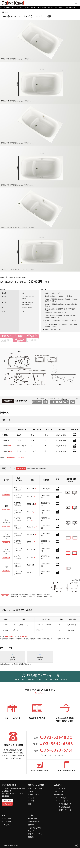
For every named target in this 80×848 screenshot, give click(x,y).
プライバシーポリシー (36, 834)
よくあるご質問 (59, 788)
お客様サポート (59, 785)
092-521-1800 (10, 793)
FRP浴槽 (31, 797)
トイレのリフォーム (61, 800)
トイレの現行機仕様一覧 (62, 804)
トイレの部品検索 (34, 828)
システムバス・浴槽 (35, 788)
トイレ (30, 791)
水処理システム (33, 794)
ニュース (31, 831)
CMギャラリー (7, 824)
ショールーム (32, 818)
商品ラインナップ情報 (36, 785)
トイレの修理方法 (60, 797)
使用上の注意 (48, 329)
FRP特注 (31, 800)
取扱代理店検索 (33, 821)
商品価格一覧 (59, 794)
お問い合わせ (7, 804)
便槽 (29, 804)
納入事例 (31, 824)
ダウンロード (6, 821)
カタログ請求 (7, 800)
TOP (76, 845)
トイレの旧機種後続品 (62, 807)
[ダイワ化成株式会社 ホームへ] (13, 3)
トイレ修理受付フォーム (62, 810)
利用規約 (31, 837)
